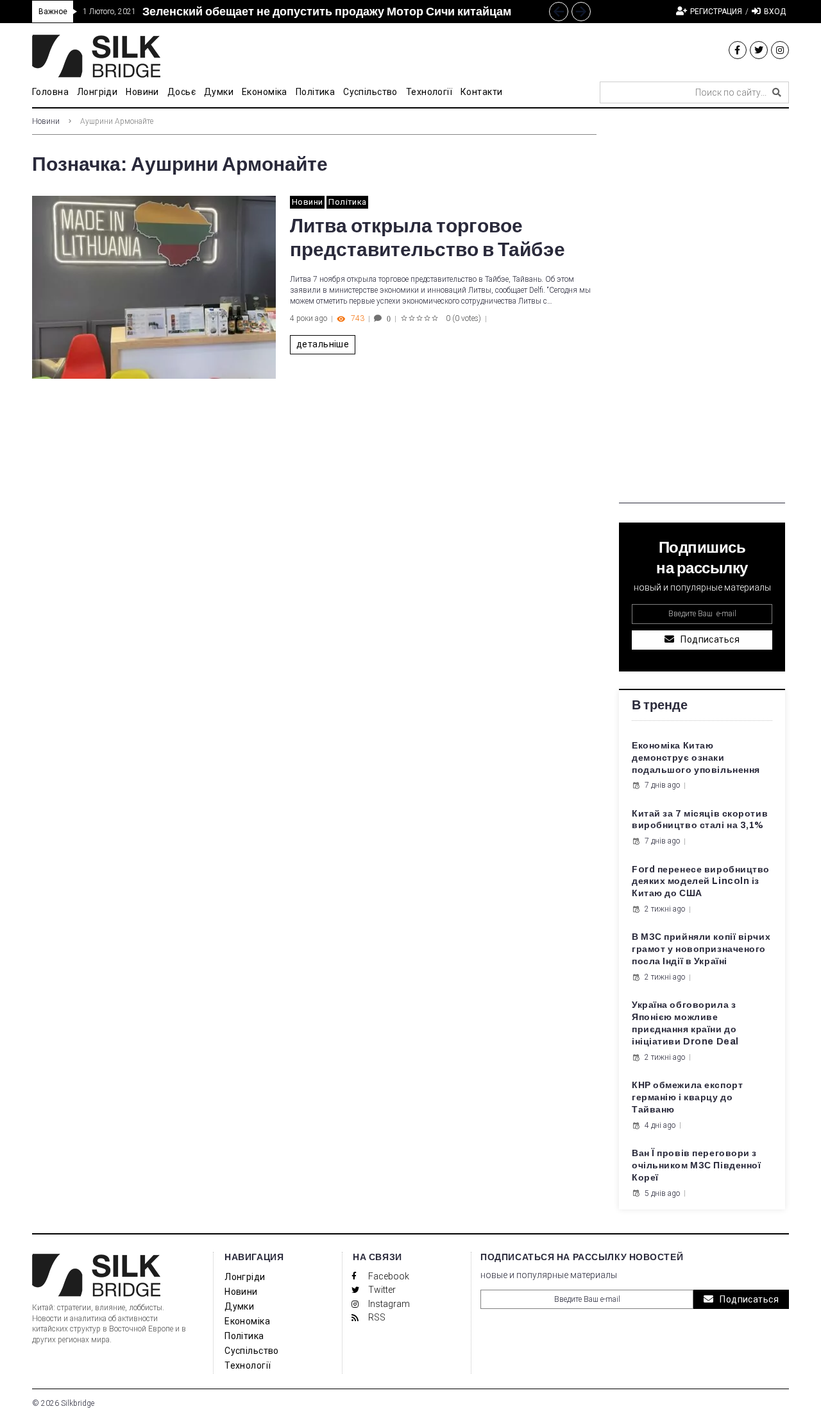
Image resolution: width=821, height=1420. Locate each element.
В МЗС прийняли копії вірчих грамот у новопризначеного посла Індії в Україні (701, 949)
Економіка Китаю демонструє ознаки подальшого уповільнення (696, 758)
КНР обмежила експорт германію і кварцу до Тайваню (687, 1097)
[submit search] (776, 92)
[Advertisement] (702, 310)
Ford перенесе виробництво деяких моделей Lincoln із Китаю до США (701, 882)
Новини (46, 121)
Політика (347, 202)
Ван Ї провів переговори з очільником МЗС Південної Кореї (696, 1165)
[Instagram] (780, 50)
